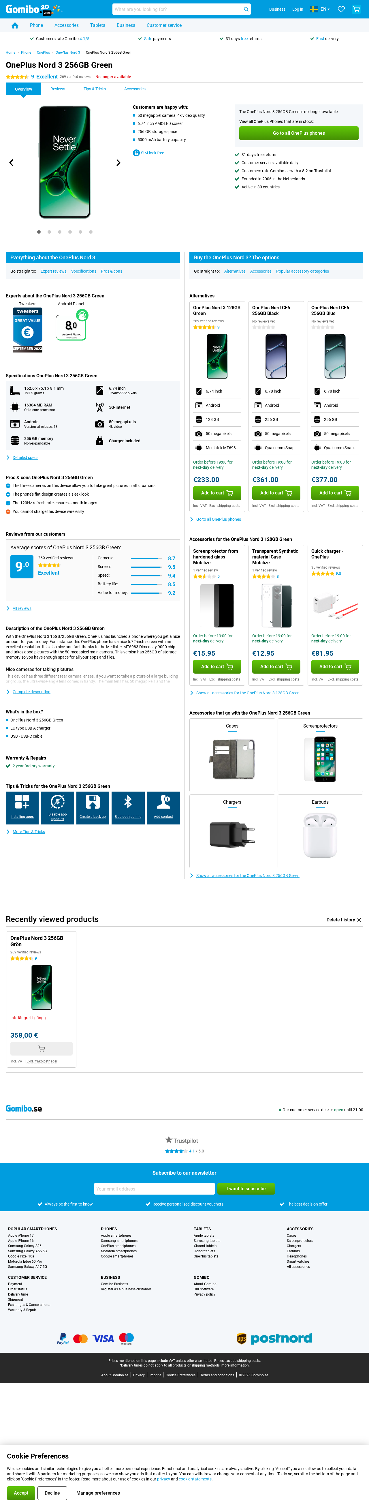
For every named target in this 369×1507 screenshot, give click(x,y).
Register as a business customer (126, 1289)
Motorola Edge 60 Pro (25, 1261)
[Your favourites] (341, 9)
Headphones (297, 1256)
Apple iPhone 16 (21, 1241)
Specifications (83, 271)
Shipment (15, 1300)
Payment (15, 1284)
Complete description (31, 691)
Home (10, 52)
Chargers (294, 1246)
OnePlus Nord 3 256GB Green (108, 52)
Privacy (139, 1375)
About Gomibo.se (114, 1375)
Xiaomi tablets (205, 1246)
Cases (291, 1236)
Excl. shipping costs (224, 506)
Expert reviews (54, 271)
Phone (36, 25)
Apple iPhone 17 (21, 1236)
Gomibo (202, 1277)
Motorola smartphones (119, 1251)
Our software (204, 1289)
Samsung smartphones (119, 1241)
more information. (235, 1365)
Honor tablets (204, 1251)
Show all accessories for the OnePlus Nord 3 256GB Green (248, 875)
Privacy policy (204, 1294)
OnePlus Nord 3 (68, 52)
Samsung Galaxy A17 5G (27, 1267)
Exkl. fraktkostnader (42, 1061)
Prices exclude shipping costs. (237, 1361)
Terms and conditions (217, 1375)
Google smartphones (117, 1256)
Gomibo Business (114, 1284)
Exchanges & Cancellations (29, 1305)
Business (126, 25)
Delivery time (18, 1294)
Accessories (66, 25)
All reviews (22, 608)
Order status (17, 1289)
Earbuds (293, 1251)
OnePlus (43, 52)
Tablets (97, 25)
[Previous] (11, 162)
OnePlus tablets (206, 1256)
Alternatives (235, 271)
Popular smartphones (32, 1229)
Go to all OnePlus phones (218, 519)
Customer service (164, 25)
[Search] (246, 9)
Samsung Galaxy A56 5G (27, 1251)
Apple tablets (204, 1236)
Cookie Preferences (180, 1375)
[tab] (39, 232)
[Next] (118, 162)
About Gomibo (205, 1284)
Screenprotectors (300, 1241)
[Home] (15, 25)
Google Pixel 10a (21, 1256)
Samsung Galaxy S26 (25, 1246)
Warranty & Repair (22, 1310)
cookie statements (195, 1479)
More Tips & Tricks (29, 831)
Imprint (155, 1375)
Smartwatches (298, 1261)
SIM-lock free (152, 153)
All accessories (298, 1267)
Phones (109, 1229)
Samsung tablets (207, 1241)
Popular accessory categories (302, 271)
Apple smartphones (116, 1236)
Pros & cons (111, 271)
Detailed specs (25, 457)
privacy (163, 1479)
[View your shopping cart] (356, 9)
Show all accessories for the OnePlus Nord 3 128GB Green (248, 693)
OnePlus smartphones (118, 1246)
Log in (297, 9)
